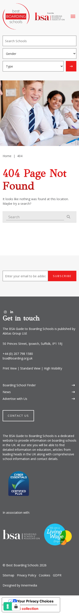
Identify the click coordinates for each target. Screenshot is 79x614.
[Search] (71, 66)
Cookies (44, 575)
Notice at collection (21, 608)
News (7, 392)
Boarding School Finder (19, 385)
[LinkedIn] (11, 312)
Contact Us (18, 416)
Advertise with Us (15, 399)
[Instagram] (5, 312)
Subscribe (62, 276)
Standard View (30, 368)
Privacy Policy (26, 575)
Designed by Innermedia (20, 585)
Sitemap (8, 575)
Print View (10, 368)
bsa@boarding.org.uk (17, 358)
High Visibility (53, 368)
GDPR (57, 575)
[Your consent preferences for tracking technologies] (16, 606)
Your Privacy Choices (35, 601)
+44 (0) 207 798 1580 (18, 354)
